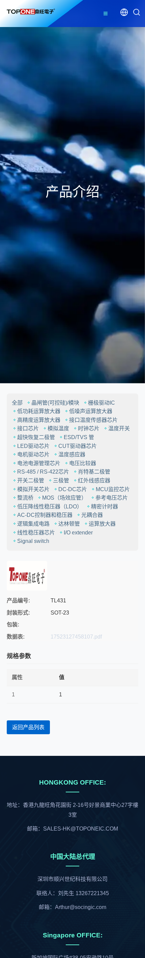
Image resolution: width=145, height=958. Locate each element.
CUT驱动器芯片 (77, 446)
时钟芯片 (88, 428)
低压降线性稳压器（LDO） (49, 506)
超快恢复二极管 (36, 437)
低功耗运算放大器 (38, 411)
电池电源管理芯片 (38, 463)
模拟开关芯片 (33, 489)
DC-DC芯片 (72, 489)
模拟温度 (58, 428)
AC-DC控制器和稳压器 (44, 515)
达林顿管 (69, 524)
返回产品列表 (28, 727)
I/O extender (78, 532)
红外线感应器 (94, 480)
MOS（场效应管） (64, 498)
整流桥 (25, 498)
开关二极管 (30, 480)
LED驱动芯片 (33, 446)
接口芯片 (28, 428)
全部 (17, 403)
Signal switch (33, 541)
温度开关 (119, 428)
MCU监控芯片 (113, 489)
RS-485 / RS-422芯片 (43, 472)
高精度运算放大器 (38, 420)
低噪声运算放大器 (90, 411)
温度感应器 (71, 454)
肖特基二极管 (94, 472)
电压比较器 (82, 463)
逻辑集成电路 (33, 524)
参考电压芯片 (111, 498)
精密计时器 (104, 506)
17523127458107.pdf (76, 637)
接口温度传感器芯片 (93, 420)
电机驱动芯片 (33, 454)
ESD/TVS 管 (79, 437)
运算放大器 (102, 524)
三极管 (61, 480)
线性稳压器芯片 (36, 532)
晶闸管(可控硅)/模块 (55, 403)
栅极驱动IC (101, 403)
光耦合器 (92, 515)
